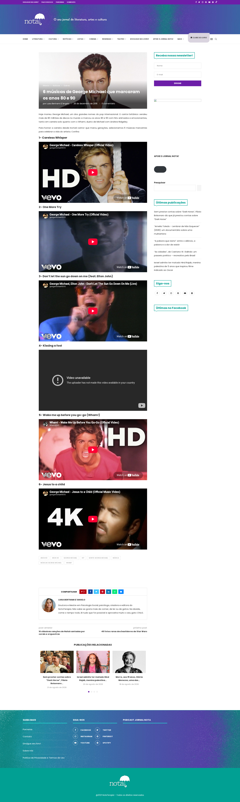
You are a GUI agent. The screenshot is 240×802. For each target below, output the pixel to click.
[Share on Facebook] (90, 591)
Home (25, 39)
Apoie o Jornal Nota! (163, 39)
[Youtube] (209, 2)
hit (83, 558)
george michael (70, 558)
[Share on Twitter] (96, 591)
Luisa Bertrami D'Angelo (58, 103)
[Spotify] (213, 2)
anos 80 (44, 558)
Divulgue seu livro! (31, 2)
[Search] (215, 39)
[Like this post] (84, 591)
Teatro (120, 39)
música (116, 558)
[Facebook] (196, 2)
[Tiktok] (216, 2)
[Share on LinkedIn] (108, 591)
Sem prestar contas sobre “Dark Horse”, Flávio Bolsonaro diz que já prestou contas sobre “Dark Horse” (177, 215)
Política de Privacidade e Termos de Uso (44, 757)
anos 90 (55, 558)
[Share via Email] (121, 591)
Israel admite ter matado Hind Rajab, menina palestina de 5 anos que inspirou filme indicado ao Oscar (177, 266)
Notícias (67, 39)
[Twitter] (199, 2)
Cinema (92, 39)
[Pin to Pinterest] (102, 591)
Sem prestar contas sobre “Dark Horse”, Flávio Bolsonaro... (57, 680)
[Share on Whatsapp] (114, 591)
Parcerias (60, 2)
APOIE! (160, 169)
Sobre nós (71, 2)
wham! (69, 563)
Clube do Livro (200, 37)
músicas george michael (51, 563)
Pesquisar (159, 182)
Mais (180, 39)
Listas (80, 39)
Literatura (37, 39)
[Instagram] (202, 2)
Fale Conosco (47, 2)
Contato (27, 736)
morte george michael (98, 558)
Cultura (53, 39)
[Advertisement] (175, 19)
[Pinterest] (206, 2)
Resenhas (106, 39)
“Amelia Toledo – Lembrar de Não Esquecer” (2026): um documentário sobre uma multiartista (177, 230)
